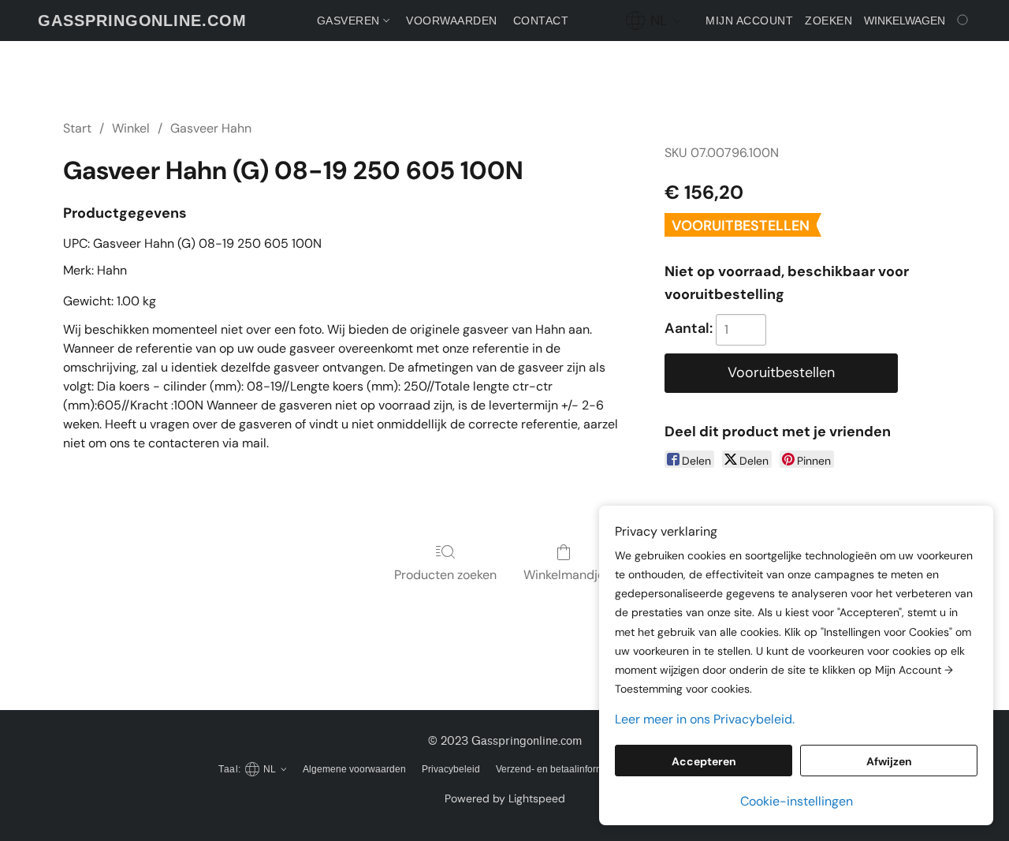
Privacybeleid (451, 769)
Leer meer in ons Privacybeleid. (705, 719)
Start (77, 128)
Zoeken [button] (828, 20)
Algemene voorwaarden (354, 769)
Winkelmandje (564, 574)
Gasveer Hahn (210, 128)
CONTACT (541, 20)
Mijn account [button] (749, 20)
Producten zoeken (445, 574)
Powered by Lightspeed (505, 798)
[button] (142, 20)
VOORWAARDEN (451, 20)
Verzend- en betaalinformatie (558, 769)
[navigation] (654, 20)
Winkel (131, 128)
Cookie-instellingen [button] (796, 801)
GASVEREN (350, 20)
